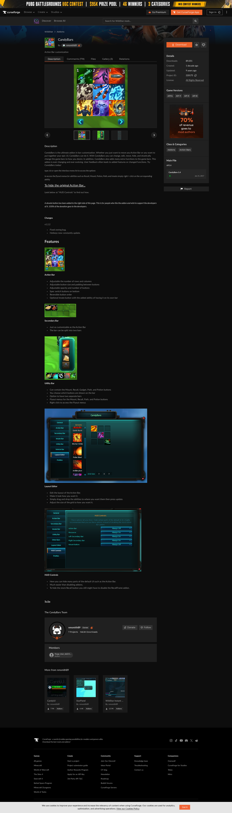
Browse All (59, 21)
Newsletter (105, 774)
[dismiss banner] (227, 4)
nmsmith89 (74, 627)
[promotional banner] (116, 4)
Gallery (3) (107, 59)
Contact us (138, 770)
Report (188, 189)
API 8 (194, 96)
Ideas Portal (105, 766)
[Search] (195, 21)
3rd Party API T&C (75, 779)
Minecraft (38, 766)
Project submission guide (77, 766)
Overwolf (171, 761)
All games (38, 761)
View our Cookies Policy (127, 809)
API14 (170, 96)
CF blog (104, 770)
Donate (131, 627)
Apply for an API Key (75, 774)
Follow (147, 627)
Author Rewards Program (77, 770)
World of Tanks (40, 792)
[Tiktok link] (176, 740)
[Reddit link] (196, 740)
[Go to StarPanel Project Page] (86, 694)
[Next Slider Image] (154, 135)
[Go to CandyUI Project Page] (57, 694)
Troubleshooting (141, 766)
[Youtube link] (181, 740)
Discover (46, 21)
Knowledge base (141, 761)
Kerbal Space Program (43, 783)
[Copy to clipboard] (195, 75)
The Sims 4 (38, 774)
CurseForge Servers (109, 788)
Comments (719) (75, 59)
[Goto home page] (12, 12)
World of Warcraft (41, 770)
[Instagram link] (171, 740)
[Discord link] (186, 740)
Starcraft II (38, 779)
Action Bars (185, 150)
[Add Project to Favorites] (196, 44)
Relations (124, 59)
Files (93, 59)
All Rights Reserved (195, 80)
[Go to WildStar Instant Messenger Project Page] (115, 694)
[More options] (226, 12)
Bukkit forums (107, 783)
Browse (28, 12)
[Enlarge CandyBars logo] (50, 43)
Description (54, 59)
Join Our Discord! (108, 761)
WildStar (49, 32)
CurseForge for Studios (177, 766)
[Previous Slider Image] (47, 135)
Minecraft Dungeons (42, 788)
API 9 (186, 96)
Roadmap (105, 779)
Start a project (73, 761)
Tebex (170, 770)
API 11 (178, 96)
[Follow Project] (203, 44)
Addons (60, 32)
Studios (55, 12)
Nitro (170, 774)
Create (41, 12)
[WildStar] (36, 21)
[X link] (191, 740)
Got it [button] (185, 807)
